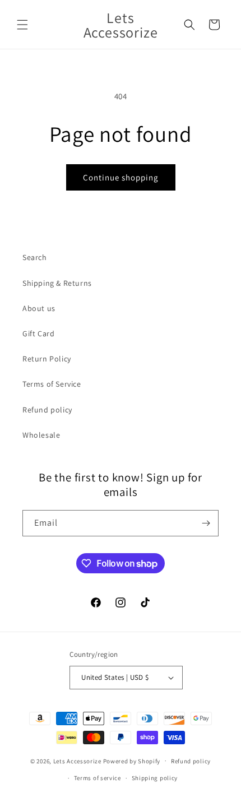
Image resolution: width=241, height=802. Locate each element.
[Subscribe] (205, 523)
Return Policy (46, 359)
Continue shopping (121, 177)
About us (38, 308)
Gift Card (38, 333)
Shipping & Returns (57, 283)
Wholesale (41, 435)
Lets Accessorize (77, 760)
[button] (22, 24)
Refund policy (47, 410)
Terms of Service (51, 384)
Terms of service (97, 778)
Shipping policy (155, 778)
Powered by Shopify (132, 760)
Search (34, 257)
